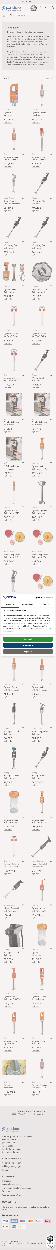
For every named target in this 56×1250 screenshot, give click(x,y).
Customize (28, 645)
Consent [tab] (10, 604)
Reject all (28, 651)
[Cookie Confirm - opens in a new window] (43, 598)
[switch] (50, 1246)
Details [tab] (46, 604)
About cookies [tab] (28, 604)
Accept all (28, 639)
